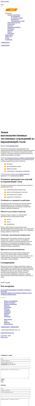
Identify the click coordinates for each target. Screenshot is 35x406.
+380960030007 (5, 42)
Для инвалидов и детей (17, 21)
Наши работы (9, 35)
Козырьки (10, 30)
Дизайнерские (15, 19)
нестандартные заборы (16, 175)
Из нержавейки (15, 16)
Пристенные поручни (13, 22)
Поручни (6, 305)
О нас (5, 321)
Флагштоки (10, 33)
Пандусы (10, 25)
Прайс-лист (8, 36)
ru (1, 4)
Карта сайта (4, 337)
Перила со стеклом (9, 302)
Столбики (7, 310)
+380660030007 (5, 45)
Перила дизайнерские (10, 304)
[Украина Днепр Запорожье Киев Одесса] (11, 9)
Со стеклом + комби (17, 18)
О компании (8, 39)
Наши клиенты (8, 324)
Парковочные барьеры (13, 27)
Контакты (7, 322)
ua (2, 4)
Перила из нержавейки (10, 301)
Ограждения (11, 24)
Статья (7, 38)
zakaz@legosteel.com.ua (7, 332)
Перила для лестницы (13, 15)
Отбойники (10, 28)
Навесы (9, 32)
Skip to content (5, 1)
